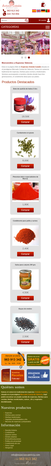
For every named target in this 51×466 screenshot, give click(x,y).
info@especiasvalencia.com (25, 455)
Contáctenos (10, 432)
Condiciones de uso (12, 443)
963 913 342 (13, 11)
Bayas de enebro (25, 309)
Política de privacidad (13, 441)
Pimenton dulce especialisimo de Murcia (25, 178)
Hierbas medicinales (12, 417)
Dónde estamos (11, 437)
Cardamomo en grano (25, 133)
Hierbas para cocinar (13, 415)
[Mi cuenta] (45, 22)
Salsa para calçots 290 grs (25, 265)
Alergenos (9, 448)
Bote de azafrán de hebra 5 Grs (25, 89)
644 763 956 (13, 14)
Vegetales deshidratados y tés (16, 419)
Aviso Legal (9, 446)
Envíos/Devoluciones (13, 439)
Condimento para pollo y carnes (25, 221)
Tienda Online (20, 464)
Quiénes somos (11, 435)
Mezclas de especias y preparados (18, 422)
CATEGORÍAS (10, 26)
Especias (8, 413)
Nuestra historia (11, 430)
